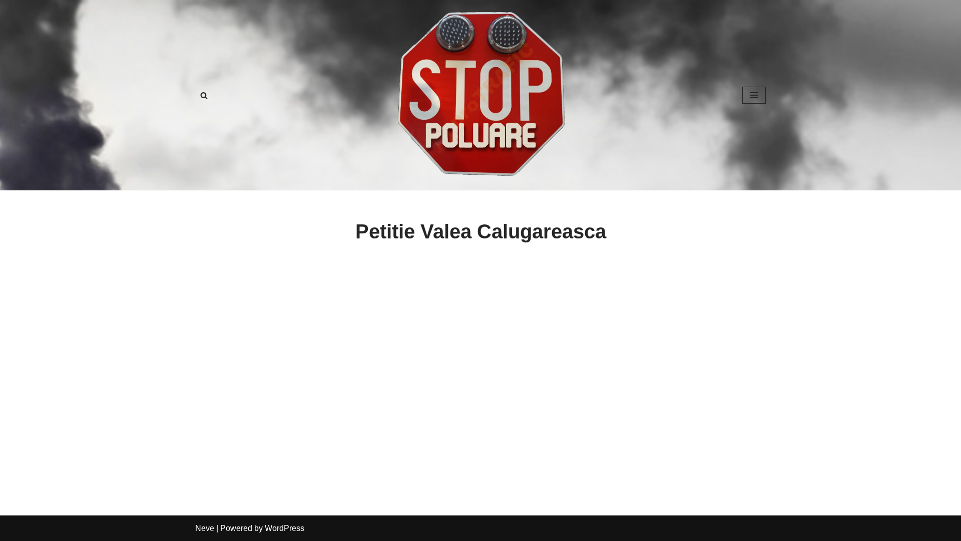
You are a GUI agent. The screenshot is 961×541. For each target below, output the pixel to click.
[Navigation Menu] (754, 95)
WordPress (284, 528)
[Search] (204, 95)
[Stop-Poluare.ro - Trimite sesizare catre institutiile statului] (480, 95)
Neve (204, 528)
